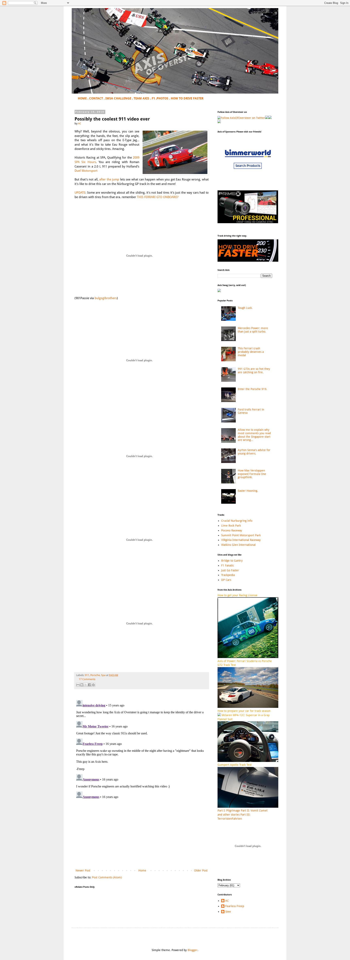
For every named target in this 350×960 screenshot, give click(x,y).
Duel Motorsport (86, 171)
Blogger (192, 950)
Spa (103, 675)
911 (87, 675)
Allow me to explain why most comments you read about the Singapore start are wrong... (254, 435)
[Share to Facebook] (90, 685)
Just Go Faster (230, 570)
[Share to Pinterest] (93, 685)
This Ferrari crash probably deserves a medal (251, 352)
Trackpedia (228, 575)
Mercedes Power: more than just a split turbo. (253, 329)
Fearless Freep (234, 906)
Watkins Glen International (238, 544)
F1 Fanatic (227, 565)
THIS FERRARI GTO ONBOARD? (157, 197)
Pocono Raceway (231, 530)
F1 (153, 98)
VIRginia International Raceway (241, 540)
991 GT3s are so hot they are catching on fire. (254, 370)
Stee (228, 911)
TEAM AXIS (141, 98)
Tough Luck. (245, 307)
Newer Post (83, 870)
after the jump (109, 179)
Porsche (95, 675)
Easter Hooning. (248, 490)
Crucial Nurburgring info (236, 520)
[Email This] (78, 685)
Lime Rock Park (231, 525)
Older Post (201, 870)
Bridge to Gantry (232, 560)
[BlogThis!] (82, 685)
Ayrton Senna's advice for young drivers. (254, 451)
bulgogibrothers (106, 298)
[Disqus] (142, 749)
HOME (82, 98)
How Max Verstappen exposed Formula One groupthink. (252, 474)
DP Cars (226, 579)
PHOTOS (162, 98)
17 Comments (87, 679)
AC (227, 900)
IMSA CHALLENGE (118, 98)
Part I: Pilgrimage (229, 810)
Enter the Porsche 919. (252, 389)
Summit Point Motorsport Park (241, 535)
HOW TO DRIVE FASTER (187, 98)
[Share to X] (86, 685)
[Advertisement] (142, 834)
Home (142, 870)
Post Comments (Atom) (107, 877)
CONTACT (96, 98)
